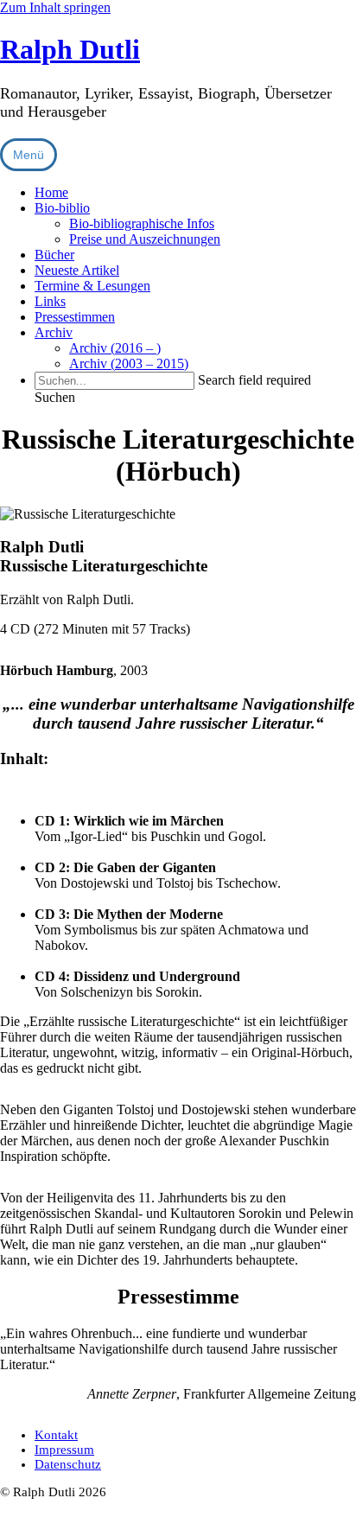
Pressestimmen (75, 316)
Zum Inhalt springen (55, 7)
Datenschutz (68, 1464)
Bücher (54, 254)
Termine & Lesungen (92, 285)
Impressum (64, 1449)
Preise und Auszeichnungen (144, 239)
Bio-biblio (62, 208)
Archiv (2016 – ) (115, 348)
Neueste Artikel (77, 270)
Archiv (54, 332)
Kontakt (56, 1435)
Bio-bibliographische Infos (141, 223)
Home (51, 192)
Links (50, 301)
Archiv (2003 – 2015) (128, 363)
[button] (55, 397)
